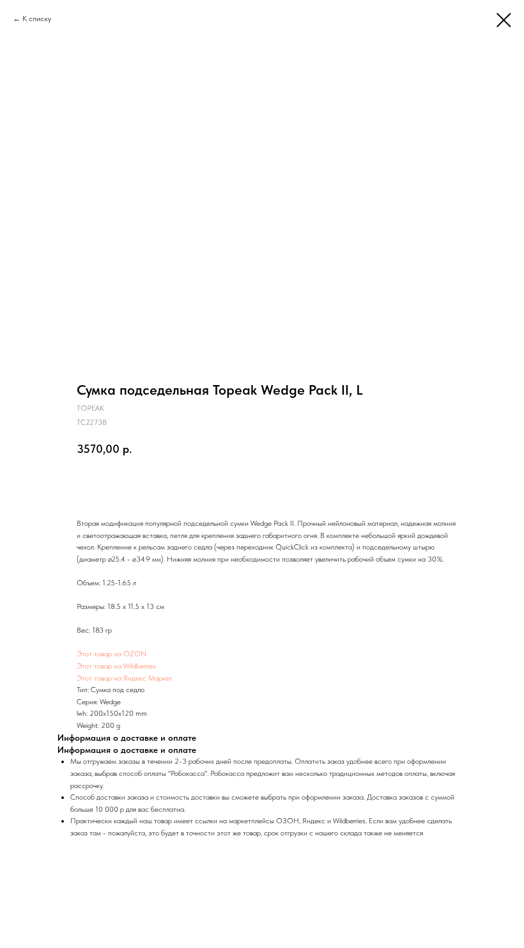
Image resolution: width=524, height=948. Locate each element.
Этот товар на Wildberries (116, 665)
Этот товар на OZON (111, 653)
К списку (36, 18)
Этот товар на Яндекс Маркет (125, 678)
